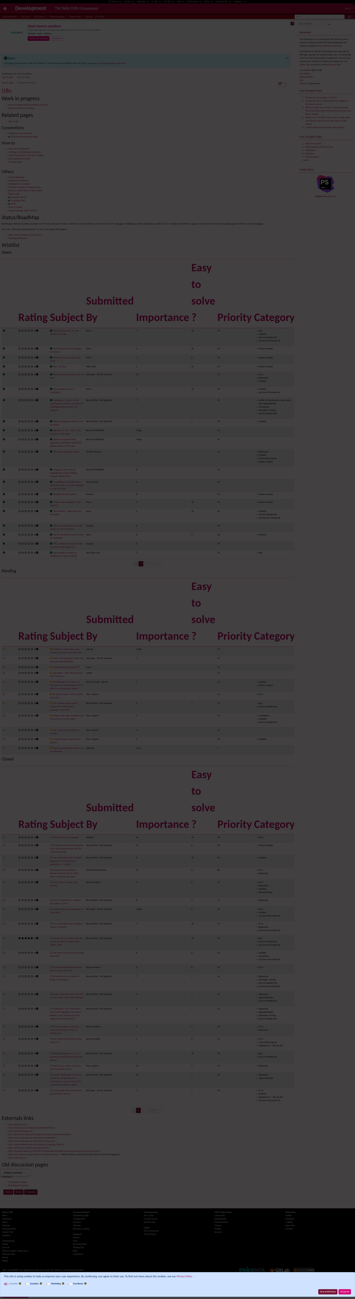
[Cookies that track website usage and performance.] (41, 1284)
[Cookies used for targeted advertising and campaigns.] (63, 1284)
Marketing (56, 1284)
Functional (78, 1284)
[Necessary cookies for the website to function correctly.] (20, 1284)
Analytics (34, 1284)
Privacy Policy (184, 1276)
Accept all (344, 1292)
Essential (14, 1284)
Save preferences (328, 1292)
